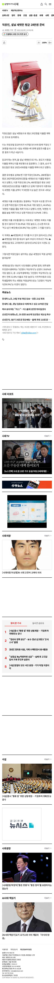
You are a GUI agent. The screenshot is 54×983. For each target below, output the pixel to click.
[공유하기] (42, 4)
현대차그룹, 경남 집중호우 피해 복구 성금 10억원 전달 (25, 303)
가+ (50, 42)
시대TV (5, 436)
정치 (13, 15)
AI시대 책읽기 (9, 898)
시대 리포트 (8, 394)
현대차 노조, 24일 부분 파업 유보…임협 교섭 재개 (23, 298)
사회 (47, 15)
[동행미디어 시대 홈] (10, 4)
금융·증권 (33, 15)
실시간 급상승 (38, 623)
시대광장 (6, 848)
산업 (25, 15)
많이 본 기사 (16, 623)
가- (38, 42)
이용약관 (5, 949)
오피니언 (5, 15)
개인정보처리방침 (26, 949)
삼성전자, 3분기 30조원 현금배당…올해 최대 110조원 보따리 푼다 (27, 319)
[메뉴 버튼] (50, 4)
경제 (19, 15)
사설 (4, 759)
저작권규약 (14, 949)
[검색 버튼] (45, 4)
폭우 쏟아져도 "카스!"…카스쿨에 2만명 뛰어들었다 (24, 309)
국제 (41, 15)
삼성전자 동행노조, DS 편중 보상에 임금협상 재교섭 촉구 (26, 314)
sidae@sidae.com (28, 332)
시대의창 (6, 535)
